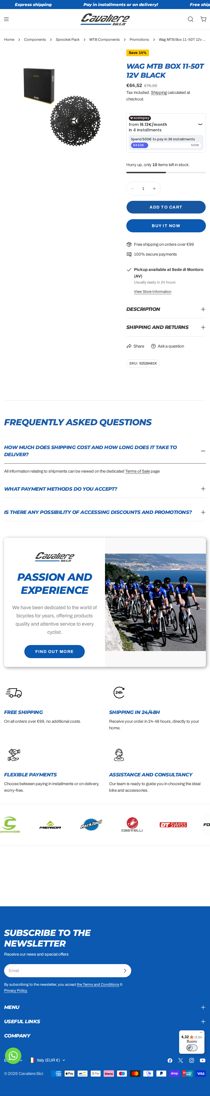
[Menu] (201, 1033)
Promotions (139, 39)
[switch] (191, 1048)
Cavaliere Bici (31, 1073)
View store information (152, 292)
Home (9, 39)
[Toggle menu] (6, 19)
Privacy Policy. (16, 990)
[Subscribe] (125, 970)
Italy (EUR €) (48, 1060)
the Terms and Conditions (98, 984)
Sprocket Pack (68, 39)
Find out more (54, 651)
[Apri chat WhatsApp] (13, 1055)
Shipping (159, 92)
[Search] (190, 19)
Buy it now (166, 226)
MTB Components (104, 39)
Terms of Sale (137, 471)
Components (35, 39)
